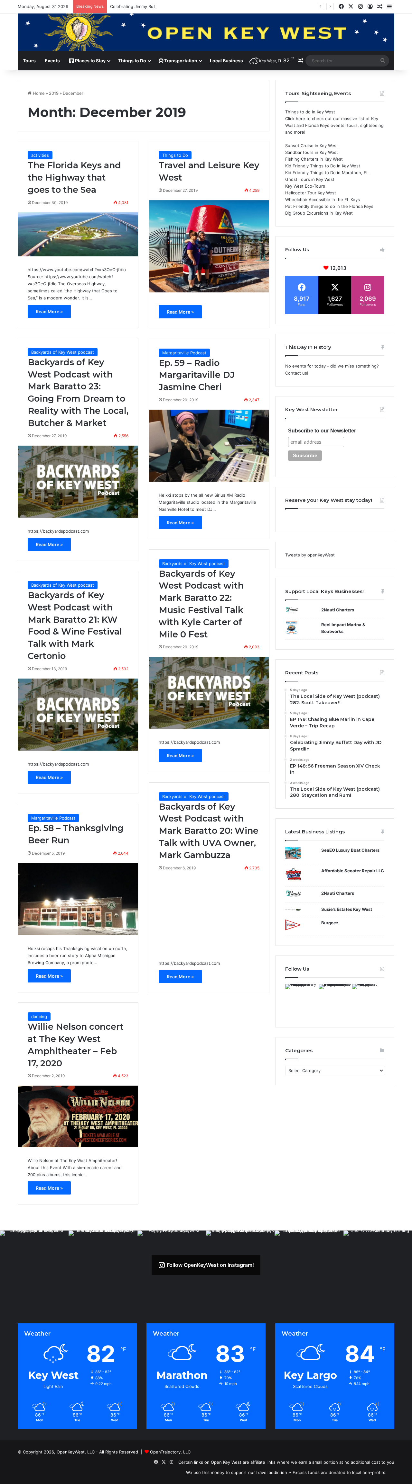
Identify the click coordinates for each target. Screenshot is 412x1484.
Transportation (180, 60)
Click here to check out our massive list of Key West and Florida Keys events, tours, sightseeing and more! (334, 125)
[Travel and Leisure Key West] (209, 246)
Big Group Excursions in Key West (319, 213)
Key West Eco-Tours (305, 186)
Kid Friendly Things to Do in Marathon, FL (327, 172)
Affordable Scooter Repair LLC (352, 870)
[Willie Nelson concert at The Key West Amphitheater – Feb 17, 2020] (78, 1116)
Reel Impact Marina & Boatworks (343, 628)
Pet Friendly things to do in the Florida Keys (329, 206)
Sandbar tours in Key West (311, 152)
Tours (29, 60)
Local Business (226, 60)
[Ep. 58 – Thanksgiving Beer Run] (78, 899)
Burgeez (329, 922)
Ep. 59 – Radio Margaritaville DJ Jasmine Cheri (197, 375)
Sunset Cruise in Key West (311, 145)
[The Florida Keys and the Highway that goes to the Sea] (78, 234)
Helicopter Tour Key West (310, 192)
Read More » (49, 311)
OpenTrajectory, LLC (170, 1451)
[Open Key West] (206, 32)
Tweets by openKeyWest (310, 554)
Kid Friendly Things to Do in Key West (322, 165)
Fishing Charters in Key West (314, 159)
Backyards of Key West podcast (62, 352)
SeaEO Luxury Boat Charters (350, 850)
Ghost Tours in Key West (309, 179)
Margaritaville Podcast (184, 352)
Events (52, 60)
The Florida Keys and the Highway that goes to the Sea (74, 177)
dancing (39, 1016)
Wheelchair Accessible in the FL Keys (322, 199)
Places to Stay (90, 60)
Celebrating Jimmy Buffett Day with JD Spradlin (157, 6)
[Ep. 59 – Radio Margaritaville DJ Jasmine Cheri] (209, 446)
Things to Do (132, 60)
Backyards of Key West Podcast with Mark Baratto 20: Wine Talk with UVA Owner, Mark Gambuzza (208, 830)
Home (38, 93)
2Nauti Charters (337, 609)
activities (40, 155)
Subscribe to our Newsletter (322, 430)
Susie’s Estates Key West (346, 909)
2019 (54, 93)
